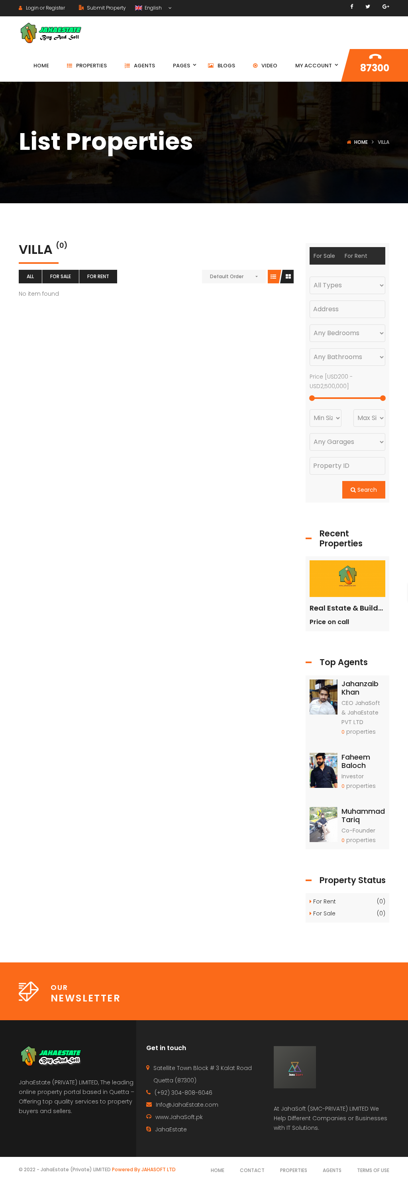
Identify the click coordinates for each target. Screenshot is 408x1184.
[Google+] (385, 6)
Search (366, 490)
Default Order (226, 276)
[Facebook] (351, 6)
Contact (252, 1170)
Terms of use (373, 1170)
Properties (293, 1170)
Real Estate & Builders (349, 608)
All (30, 276)
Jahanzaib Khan (360, 688)
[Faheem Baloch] (323, 770)
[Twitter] (367, 6)
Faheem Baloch (355, 761)
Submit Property (106, 7)
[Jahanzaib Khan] (323, 696)
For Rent (98, 276)
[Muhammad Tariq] (323, 824)
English (152, 7)
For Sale (60, 276)
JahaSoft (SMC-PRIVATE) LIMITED (325, 1109)
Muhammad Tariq (363, 815)
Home (361, 142)
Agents (332, 1170)
